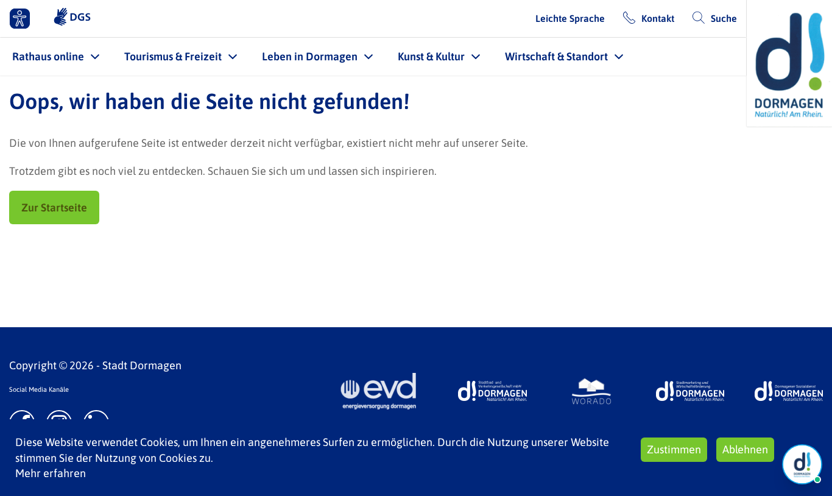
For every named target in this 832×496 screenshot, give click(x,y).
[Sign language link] (72, 18)
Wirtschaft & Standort (556, 56)
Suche (724, 18)
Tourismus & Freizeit (173, 56)
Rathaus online (48, 56)
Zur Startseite (54, 207)
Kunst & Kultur (431, 56)
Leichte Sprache (570, 18)
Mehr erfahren (50, 473)
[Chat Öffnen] (802, 464)
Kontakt (657, 18)
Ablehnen (745, 449)
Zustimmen (674, 449)
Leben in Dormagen (310, 56)
